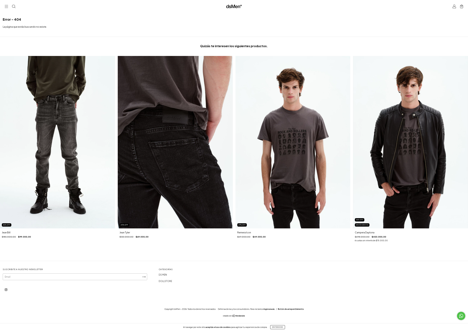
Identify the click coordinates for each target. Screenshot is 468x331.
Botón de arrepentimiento (291, 309)
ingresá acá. (269, 309)
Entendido (277, 327)
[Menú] (6, 6)
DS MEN (163, 274)
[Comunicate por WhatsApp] (461, 316)
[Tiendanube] (234, 316)
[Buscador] (14, 6)
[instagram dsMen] (6, 289)
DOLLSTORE (165, 281)
